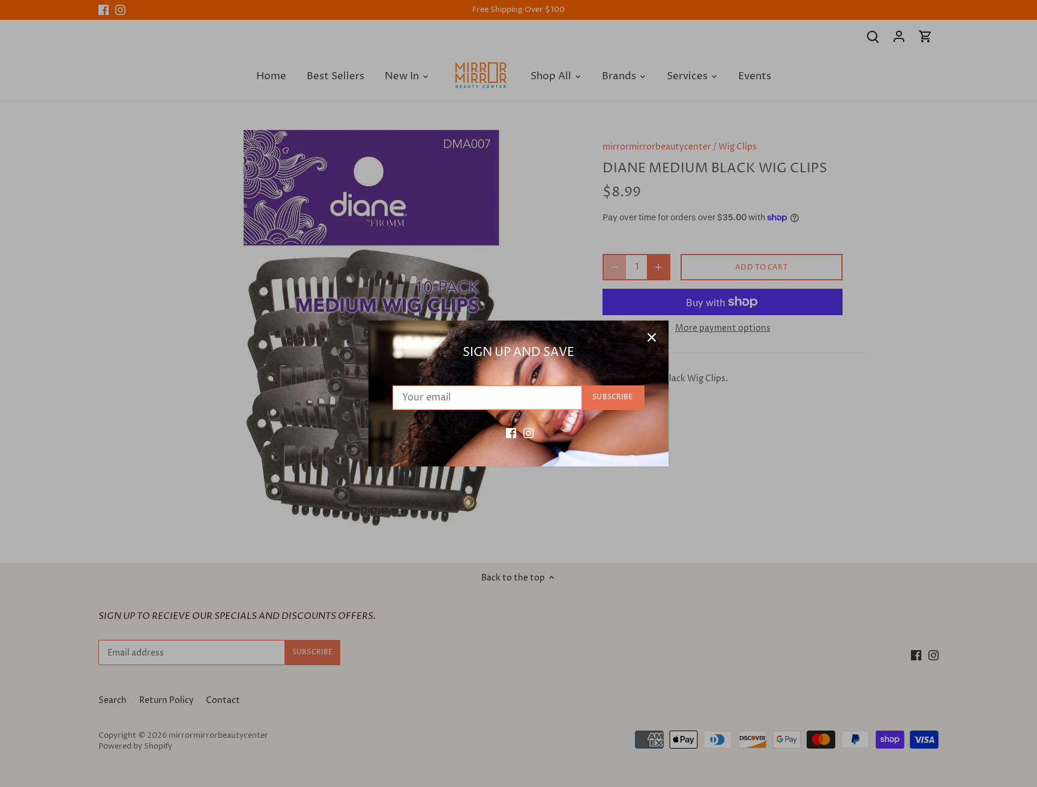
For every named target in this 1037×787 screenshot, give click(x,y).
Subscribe (612, 397)
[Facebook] (511, 433)
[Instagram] (528, 433)
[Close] (652, 337)
